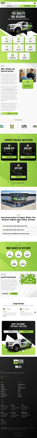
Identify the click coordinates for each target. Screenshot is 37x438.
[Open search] (33, 3)
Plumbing (2, 387)
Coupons (19, 394)
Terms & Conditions (16, 434)
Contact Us (20, 396)
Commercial (3, 396)
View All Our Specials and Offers (18, 182)
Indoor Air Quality (4, 394)
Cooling (2, 384)
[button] (1, 126)
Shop (19, 393)
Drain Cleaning (3, 389)
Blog (19, 391)
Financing (20, 386)
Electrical (2, 391)
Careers (19, 389)
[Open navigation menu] (35, 3)
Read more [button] (5, 315)
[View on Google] (4, 309)
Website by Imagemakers (18, 436)
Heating (2, 386)
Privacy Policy (21, 434)
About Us (9, 113)
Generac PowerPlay (21, 387)
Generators (3, 393)
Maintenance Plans (21, 384)
